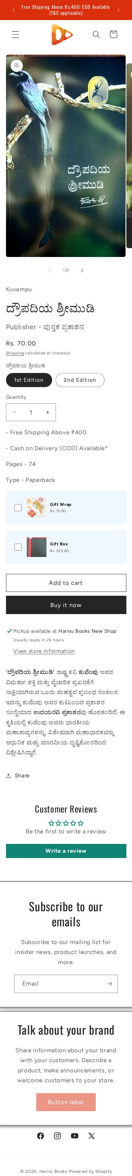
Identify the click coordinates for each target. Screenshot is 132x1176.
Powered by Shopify (90, 1171)
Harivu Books (53, 1171)
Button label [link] (66, 1101)
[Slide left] (49, 270)
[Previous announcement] (13, 10)
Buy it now (66, 604)
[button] (15, 34)
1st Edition (29, 379)
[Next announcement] (118, 10)
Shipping (15, 353)
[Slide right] (82, 270)
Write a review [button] (66, 850)
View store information (44, 651)
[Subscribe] (109, 984)
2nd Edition (80, 379)
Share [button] (22, 775)
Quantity (16, 397)
